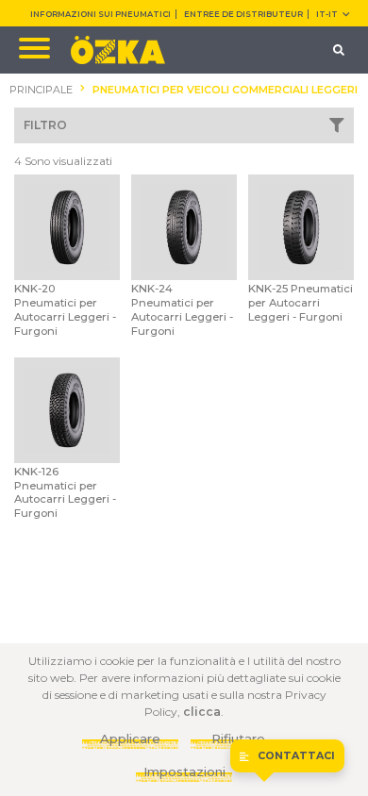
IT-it (327, 14)
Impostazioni (184, 771)
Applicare (130, 738)
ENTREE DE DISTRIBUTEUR (243, 14)
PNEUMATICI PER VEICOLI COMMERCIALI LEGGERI (225, 90)
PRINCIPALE (41, 90)
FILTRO (45, 125)
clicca (202, 712)
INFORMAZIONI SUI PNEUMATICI (100, 14)
